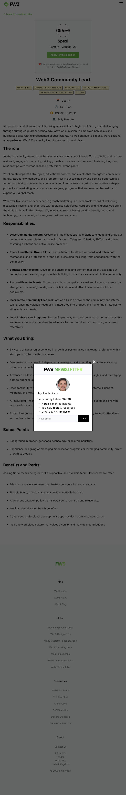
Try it (83, 418)
